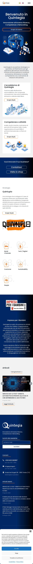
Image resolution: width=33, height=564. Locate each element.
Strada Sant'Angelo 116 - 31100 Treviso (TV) (17, 472)
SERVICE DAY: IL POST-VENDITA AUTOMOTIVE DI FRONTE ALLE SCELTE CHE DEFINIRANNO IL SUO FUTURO (15, 396)
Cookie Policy (12, 561)
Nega (16, 553)
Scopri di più (11, 100)
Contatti (5, 455)
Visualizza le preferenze (16, 558)
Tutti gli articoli (15, 372)
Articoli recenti (7, 481)
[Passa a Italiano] (19, 3)
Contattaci (16, 167)
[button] (30, 531)
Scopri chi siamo (16, 30)
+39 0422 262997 (11, 460)
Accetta (16, 548)
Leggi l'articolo (8, 404)
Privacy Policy (19, 561)
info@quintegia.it (10, 466)
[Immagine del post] (16, 384)
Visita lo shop (16, 171)
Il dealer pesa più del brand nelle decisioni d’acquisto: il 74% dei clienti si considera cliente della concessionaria (16, 499)
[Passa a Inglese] (23, 3)
